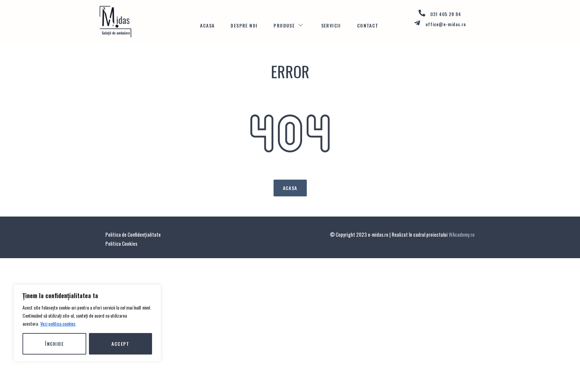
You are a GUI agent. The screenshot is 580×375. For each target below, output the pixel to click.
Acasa (207, 25)
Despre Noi (244, 25)
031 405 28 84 (445, 14)
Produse (284, 25)
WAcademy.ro (462, 234)
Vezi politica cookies (58, 323)
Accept (120, 343)
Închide (54, 343)
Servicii (331, 25)
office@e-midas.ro (446, 24)
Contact (368, 25)
